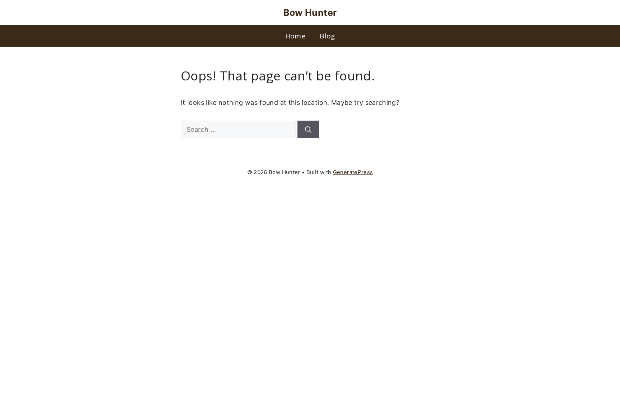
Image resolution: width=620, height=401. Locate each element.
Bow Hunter (310, 12)
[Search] (308, 129)
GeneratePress (353, 172)
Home (295, 36)
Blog (327, 36)
